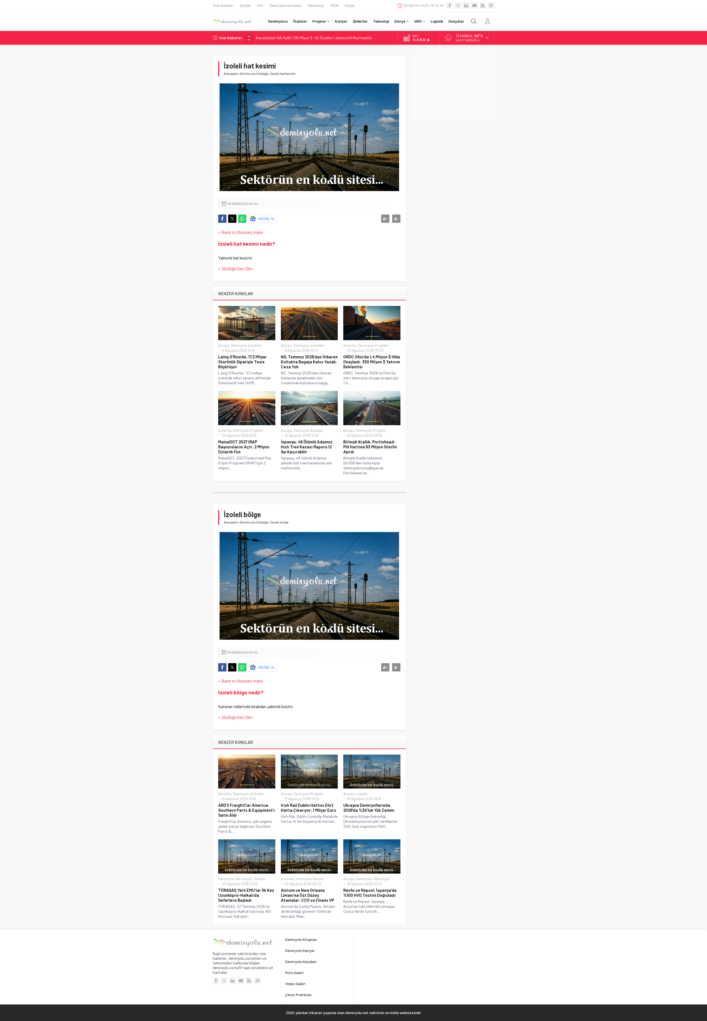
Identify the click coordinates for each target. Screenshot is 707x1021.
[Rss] (482, 5)
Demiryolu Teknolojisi (235, 879)
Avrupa (223, 345)
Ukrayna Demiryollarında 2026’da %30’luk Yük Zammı (368, 808)
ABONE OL (266, 218)
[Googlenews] (491, 5)
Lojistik (362, 794)
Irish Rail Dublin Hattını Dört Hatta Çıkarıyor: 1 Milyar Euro (308, 808)
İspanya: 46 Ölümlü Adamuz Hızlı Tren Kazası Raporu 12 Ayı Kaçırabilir (307, 446)
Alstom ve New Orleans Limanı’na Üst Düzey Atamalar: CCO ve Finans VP (307, 895)
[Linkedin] (466, 5)
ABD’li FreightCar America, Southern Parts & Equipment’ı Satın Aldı (246, 810)
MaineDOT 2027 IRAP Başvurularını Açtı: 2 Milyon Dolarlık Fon (243, 446)
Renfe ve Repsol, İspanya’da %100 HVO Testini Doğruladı (370, 893)
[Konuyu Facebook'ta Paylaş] (222, 219)
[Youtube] (474, 5)
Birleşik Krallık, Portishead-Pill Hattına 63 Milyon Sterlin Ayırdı (370, 446)
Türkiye (259, 879)
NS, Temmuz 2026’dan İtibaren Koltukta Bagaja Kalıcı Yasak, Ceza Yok (309, 361)
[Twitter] (458, 5)
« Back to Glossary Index (240, 232)
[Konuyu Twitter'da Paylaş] (232, 219)
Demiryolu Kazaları (308, 430)
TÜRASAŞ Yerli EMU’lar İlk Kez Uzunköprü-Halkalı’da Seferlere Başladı (246, 895)
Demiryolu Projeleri (373, 345)
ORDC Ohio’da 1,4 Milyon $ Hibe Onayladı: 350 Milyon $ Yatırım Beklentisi (371, 361)
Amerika (350, 345)
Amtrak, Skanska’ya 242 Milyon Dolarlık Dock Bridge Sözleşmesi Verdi (313, 37)
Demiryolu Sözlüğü (254, 73)
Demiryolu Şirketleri (246, 345)
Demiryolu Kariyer (310, 879)
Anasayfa (230, 73)
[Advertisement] (452, 84)
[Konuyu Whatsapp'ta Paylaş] (242, 219)
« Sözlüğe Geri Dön (235, 268)
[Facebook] (449, 5)
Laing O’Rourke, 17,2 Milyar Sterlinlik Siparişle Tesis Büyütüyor (242, 361)
